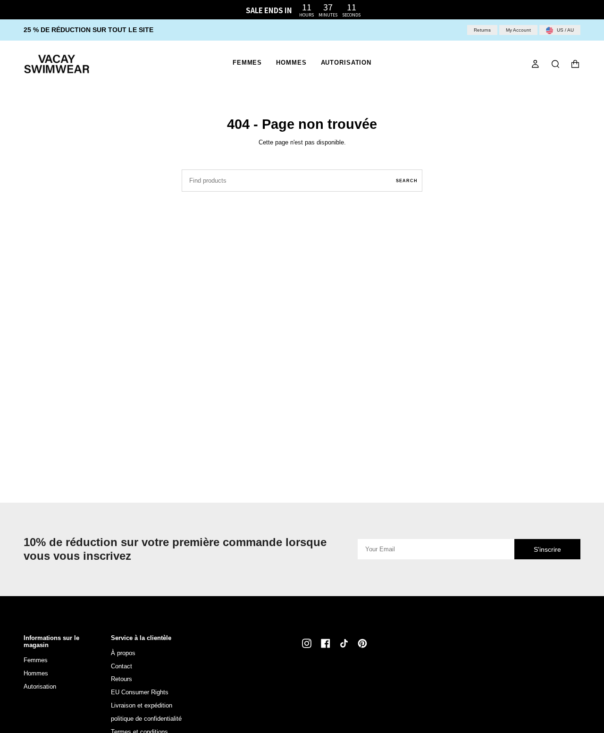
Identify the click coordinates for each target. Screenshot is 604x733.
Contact (121, 666)
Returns (482, 30)
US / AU (564, 30)
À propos (123, 653)
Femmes (36, 660)
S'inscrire (547, 549)
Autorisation (40, 686)
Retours (121, 678)
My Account (518, 30)
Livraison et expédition (141, 705)
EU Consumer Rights (139, 692)
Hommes (36, 673)
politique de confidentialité (146, 718)
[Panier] (575, 64)
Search (407, 180)
